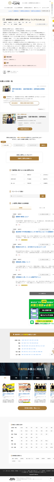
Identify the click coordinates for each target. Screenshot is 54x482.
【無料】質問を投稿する (24, 158)
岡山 (27, 351)
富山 (36, 434)
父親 (26, 22)
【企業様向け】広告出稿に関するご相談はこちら (37, 472)
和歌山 (35, 348)
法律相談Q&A (16, 10)
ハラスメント (14, 174)
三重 (36, 437)
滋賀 (29, 348)
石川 (41, 434)
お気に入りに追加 (41, 24)
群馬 (46, 430)
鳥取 (22, 351)
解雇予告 (10, 22)
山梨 (21, 434)
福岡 (22, 354)
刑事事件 (43, 458)
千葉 (36, 430)
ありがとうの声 (45, 7)
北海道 (23, 340)
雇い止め (13, 183)
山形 (35, 340)
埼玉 (31, 430)
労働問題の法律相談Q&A (25, 10)
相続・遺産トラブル (29, 458)
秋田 (33, 340)
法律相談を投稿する (28, 7)
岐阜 (26, 437)
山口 (32, 351)
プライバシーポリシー (23, 470)
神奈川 (26, 430)
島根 (25, 351)
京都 (27, 348)
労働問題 (5, 22)
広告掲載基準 (48, 470)
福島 (37, 340)
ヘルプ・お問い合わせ (6, 470)
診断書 (20, 24)
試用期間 (15, 24)
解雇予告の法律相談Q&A (36, 10)
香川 (37, 351)
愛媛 (39, 351)
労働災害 (29, 183)
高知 (41, 351)
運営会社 (12, 470)
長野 (31, 434)
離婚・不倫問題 (15, 458)
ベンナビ (10, 10)
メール (8, 24)
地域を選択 (6, 145)
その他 (19, 461)
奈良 (32, 348)
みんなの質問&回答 (18, 7)
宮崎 (34, 354)
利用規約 (16, 470)
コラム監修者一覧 (24, 472)
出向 (30, 22)
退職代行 (29, 174)
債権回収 (49, 458)
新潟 (26, 434)
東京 (21, 430)
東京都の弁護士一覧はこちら (32, 408)
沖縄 (40, 354)
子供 (23, 22)
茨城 (41, 430)
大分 (32, 354)
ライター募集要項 (42, 470)
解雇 (19, 22)
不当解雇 (29, 179)
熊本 (29, 354)
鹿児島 (37, 354)
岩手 (28, 340)
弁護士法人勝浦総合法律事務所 (8, 394)
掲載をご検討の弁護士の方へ (33, 470)
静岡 (31, 437)
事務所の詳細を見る (25, 128)
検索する (43, 145)
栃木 (51, 430)
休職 (4, 24)
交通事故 (21, 458)
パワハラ (15, 22)
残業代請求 (13, 179)
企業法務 (13, 461)
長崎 (27, 354)
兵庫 (25, 348)
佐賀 (25, 354)
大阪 (22, 348)
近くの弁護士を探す (9, 7)
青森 (25, 340)
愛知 (21, 437)
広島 (29, 351)
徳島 (34, 351)
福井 (46, 434)
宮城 (30, 340)
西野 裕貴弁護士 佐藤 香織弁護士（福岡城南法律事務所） (31, 117)
